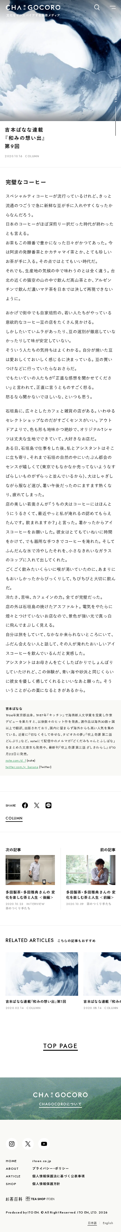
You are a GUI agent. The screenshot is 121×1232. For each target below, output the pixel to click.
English (108, 1223)
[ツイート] (37, 805)
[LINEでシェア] (48, 805)
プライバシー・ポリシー (50, 1168)
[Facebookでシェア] (25, 805)
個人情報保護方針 (46, 1183)
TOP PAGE (60, 1045)
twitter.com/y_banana (22, 766)
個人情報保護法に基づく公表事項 (58, 1176)
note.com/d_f (16, 760)
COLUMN (32, 156)
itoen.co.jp (41, 1160)
